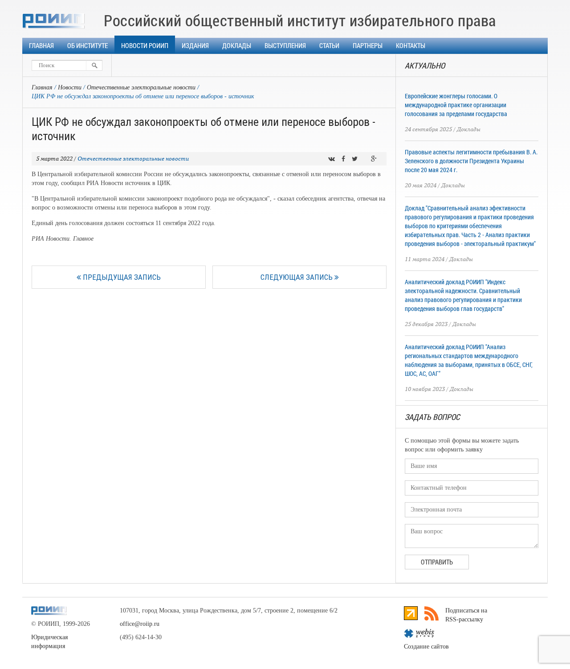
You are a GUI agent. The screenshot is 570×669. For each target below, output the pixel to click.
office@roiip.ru (139, 624)
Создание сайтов (426, 646)
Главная (41, 45)
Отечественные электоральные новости (141, 87)
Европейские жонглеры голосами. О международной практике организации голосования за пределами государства (456, 105)
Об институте (87, 45)
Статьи (329, 45)
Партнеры (368, 45)
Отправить (437, 561)
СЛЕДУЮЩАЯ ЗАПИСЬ (297, 277)
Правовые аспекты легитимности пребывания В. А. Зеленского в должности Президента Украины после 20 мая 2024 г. (471, 161)
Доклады (236, 45)
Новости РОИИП (144, 45)
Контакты (410, 45)
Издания (195, 45)
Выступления (285, 45)
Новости (69, 87)
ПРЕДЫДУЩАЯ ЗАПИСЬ (121, 277)
